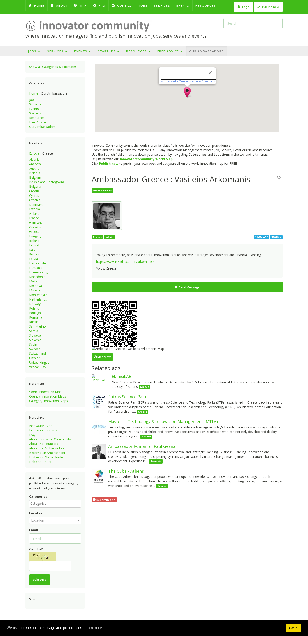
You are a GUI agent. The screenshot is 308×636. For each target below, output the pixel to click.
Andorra (35, 164)
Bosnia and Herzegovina (47, 182)
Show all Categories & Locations (53, 67)
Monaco (35, 290)
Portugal (35, 313)
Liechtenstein (38, 263)
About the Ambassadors (46, 448)
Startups (107, 51)
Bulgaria (35, 186)
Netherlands (38, 299)
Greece (34, 231)
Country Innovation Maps (47, 396)
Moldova (35, 286)
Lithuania (35, 268)
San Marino (37, 326)
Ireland (34, 245)
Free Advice (168, 51)
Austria (34, 168)
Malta (33, 281)
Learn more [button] (93, 628)
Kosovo (34, 254)
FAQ (102, 5)
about (61, 5)
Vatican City (37, 367)
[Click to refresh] (42, 556)
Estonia (34, 209)
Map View (104, 357)
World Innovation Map (45, 392)
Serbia (33, 331)
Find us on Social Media (46, 457)
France (34, 218)
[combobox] (55, 504)
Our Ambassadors (206, 51)
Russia (34, 322)
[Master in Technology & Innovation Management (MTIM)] (99, 426)
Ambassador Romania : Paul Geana (141, 446)
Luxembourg (38, 272)
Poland (34, 308)
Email (33, 530)
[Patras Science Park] (99, 401)
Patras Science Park (127, 396)
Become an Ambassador (47, 453)
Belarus (34, 173)
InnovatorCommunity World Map (146, 159)
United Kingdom (41, 362)
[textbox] (56, 503)
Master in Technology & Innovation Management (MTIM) (163, 421)
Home (33, 93)
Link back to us (40, 462)
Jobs (143, 5)
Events (182, 5)
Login (245, 7)
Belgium (35, 177)
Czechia (34, 200)
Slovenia (35, 340)
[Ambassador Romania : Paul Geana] (99, 451)
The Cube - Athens (126, 471)
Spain (33, 344)
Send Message (188, 287)
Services (162, 5)
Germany (35, 222)
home (38, 5)
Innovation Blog (40, 425)
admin (109, 237)
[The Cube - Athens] (99, 476)
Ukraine (34, 358)
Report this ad (105, 500)
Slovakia (35, 335)
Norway (35, 304)
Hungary (35, 236)
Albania (34, 159)
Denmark (36, 204)
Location (36, 513)
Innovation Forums (43, 430)
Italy (32, 249)
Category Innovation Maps (48, 401)
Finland (34, 213)
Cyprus (34, 195)
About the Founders (43, 444)
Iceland (34, 240)
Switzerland (37, 353)
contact (124, 5)
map (82, 5)
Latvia (33, 259)
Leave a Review (102, 190)
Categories (38, 496)
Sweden (35, 349)
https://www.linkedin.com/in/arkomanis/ (125, 261)
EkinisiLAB (121, 376)
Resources (205, 5)
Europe (34, 153)
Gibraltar (35, 227)
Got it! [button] (294, 628)
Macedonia (37, 277)
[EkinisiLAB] (100, 378)
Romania (35, 317)
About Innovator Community (50, 439)
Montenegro (38, 295)
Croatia (34, 191)
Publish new (270, 7)
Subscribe (39, 580)
